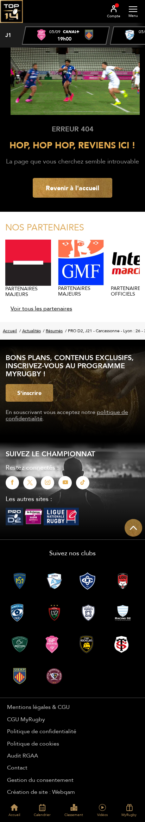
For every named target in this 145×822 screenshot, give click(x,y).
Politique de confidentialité (41, 731)
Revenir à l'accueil (72, 188)
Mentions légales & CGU (38, 707)
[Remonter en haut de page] (133, 528)
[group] (66, 35)
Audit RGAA (22, 755)
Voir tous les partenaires (41, 308)
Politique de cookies (33, 743)
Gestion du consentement (40, 780)
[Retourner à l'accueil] (11, 25)
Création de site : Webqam (41, 792)
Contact (17, 767)
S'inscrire (29, 392)
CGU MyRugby (26, 719)
